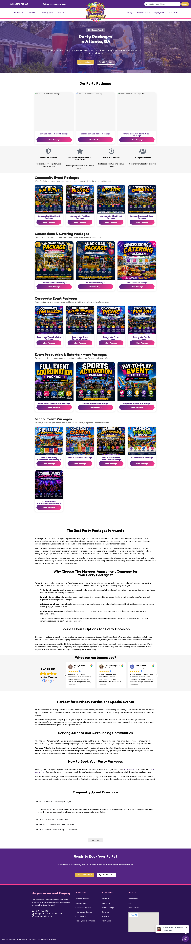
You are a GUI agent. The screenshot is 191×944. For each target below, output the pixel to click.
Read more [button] (72, 685)
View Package (54, 140)
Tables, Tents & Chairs (85, 921)
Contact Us (173, 13)
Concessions (80, 916)
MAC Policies (133, 907)
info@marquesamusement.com (54, 4)
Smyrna (105, 912)
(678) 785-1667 (22, 4)
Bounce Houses (82, 899)
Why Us (61, 13)
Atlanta (105, 899)
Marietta (106, 903)
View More (106, 921)
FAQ (130, 903)
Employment (159, 13)
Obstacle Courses (83, 907)
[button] (95, 30)
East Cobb (106, 916)
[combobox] (162, 4)
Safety (129, 13)
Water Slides (80, 903)
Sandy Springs (108, 907)
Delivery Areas (47, 13)
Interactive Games (83, 912)
